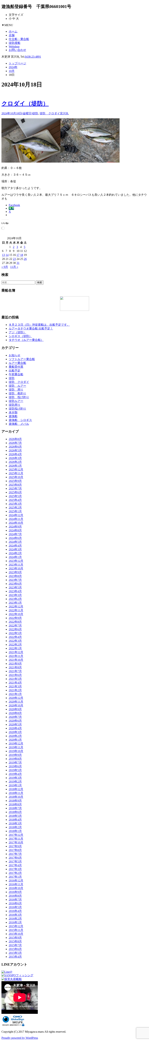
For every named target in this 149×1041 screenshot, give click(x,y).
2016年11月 (16, 884)
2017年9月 (15, 846)
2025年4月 (15, 499)
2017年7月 (15, 853)
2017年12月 (16, 834)
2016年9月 (15, 891)
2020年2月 (15, 735)
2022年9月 (15, 617)
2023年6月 (15, 583)
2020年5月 (15, 724)
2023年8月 (15, 576)
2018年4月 (15, 819)
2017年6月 (15, 857)
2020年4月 (15, 728)
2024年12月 (16, 515)
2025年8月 (15, 484)
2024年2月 (15, 553)
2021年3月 (15, 686)
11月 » (14, 266)
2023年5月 (15, 587)
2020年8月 (15, 713)
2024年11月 (16, 518)
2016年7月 (15, 899)
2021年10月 (16, 659)
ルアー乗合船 (17, 362)
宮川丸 (64, 113)
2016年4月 (15, 911)
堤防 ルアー (17, 385)
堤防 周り (16, 389)
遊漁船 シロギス (20, 420)
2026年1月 (15, 465)
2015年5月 (15, 952)
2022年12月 (16, 606)
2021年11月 (16, 656)
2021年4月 (15, 682)
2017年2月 (15, 872)
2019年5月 (15, 770)
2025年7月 (15, 488)
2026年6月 (15, 446)
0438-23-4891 (33, 56)
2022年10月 (16, 614)
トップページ (17, 63)
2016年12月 (16, 880)
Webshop (14, 46)
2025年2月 (15, 507)
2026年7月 (15, 442)
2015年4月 (15, 956)
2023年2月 (15, 598)
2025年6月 (15, 492)
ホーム (13, 31)
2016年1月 (15, 922)
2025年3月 (15, 503)
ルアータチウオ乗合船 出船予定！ (31, 328)
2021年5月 (15, 678)
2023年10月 (16, 568)
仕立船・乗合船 (19, 39)
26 (25, 258)
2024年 (13, 67)
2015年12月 (16, 926)
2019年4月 (15, 773)
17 (18, 254)
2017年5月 (15, 861)
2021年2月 (15, 690)
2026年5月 (15, 450)
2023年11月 (16, 564)
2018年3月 (15, 823)
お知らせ (14, 355)
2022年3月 (15, 640)
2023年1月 (15, 602)
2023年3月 (15, 595)
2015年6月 (15, 949)
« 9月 (4, 266)
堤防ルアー (16, 401)
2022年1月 (15, 648)
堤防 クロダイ (50, 113)
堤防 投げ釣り (19, 397)
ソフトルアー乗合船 (22, 359)
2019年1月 (15, 785)
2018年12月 (16, 789)
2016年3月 (15, 914)
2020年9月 (15, 709)
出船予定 (14, 370)
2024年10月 (16, 522)
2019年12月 (16, 743)
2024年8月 (15, 530)
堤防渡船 (14, 42)
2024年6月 (15, 538)
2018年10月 (16, 796)
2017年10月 (16, 842)
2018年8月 (15, 804)
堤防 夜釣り (17, 393)
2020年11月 (16, 701)
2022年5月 (15, 633)
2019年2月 (15, 781)
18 (21, 254)
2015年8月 (15, 941)
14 (7, 254)
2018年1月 (15, 831)
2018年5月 (15, 815)
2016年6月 (15, 903)
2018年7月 (15, 808)
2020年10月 (16, 705)
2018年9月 (15, 800)
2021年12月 (16, 652)
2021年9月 (15, 663)
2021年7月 (15, 671)
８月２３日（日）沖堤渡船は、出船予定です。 (39, 324)
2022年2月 (15, 644)
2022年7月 (15, 625)
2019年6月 (15, 766)
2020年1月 (15, 739)
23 (14, 258)
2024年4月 (15, 545)
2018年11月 (16, 793)
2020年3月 (15, 732)
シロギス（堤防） (20, 336)
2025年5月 (15, 496)
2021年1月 (15, 694)
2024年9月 (15, 526)
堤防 (35, 113)
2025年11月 (16, 473)
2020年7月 (15, 716)
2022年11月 (16, 610)
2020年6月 (15, 720)
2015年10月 (16, 933)
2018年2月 (15, 827)
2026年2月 (15, 461)
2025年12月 (16, 469)
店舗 (12, 35)
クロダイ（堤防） (25, 103)
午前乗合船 (16, 374)
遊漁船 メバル (19, 423)
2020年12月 (16, 697)
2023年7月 (15, 579)
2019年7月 (15, 762)
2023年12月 (16, 560)
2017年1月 (15, 876)
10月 (12, 70)
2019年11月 (16, 747)
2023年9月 (15, 572)
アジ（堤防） (17, 332)
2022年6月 (15, 629)
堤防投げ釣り (17, 408)
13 (3, 254)
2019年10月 (16, 751)
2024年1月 (15, 557)
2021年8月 (15, 667)
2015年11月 (16, 930)
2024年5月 (15, 541)
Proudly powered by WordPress (19, 1037)
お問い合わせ (17, 49)
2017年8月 (15, 850)
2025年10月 (16, 477)
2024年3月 (15, 549)
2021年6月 (15, 675)
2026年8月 (15, 439)
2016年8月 (15, 895)
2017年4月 (15, 865)
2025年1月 (15, 511)
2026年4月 (15, 454)
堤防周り (14, 404)
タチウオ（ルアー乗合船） (26, 339)
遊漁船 (13, 416)
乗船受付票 (16, 366)
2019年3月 (15, 777)
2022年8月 (15, 621)
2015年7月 (15, 945)
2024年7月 (15, 534)
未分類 (13, 412)
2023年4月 (15, 591)
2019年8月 (15, 758)
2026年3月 (15, 458)
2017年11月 (16, 838)
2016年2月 (15, 918)
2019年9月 (15, 754)
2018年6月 (15, 812)
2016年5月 (15, 907)
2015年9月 (15, 937)
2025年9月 (15, 480)
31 (18, 262)
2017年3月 (15, 869)
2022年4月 (15, 636)
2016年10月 (16, 888)
